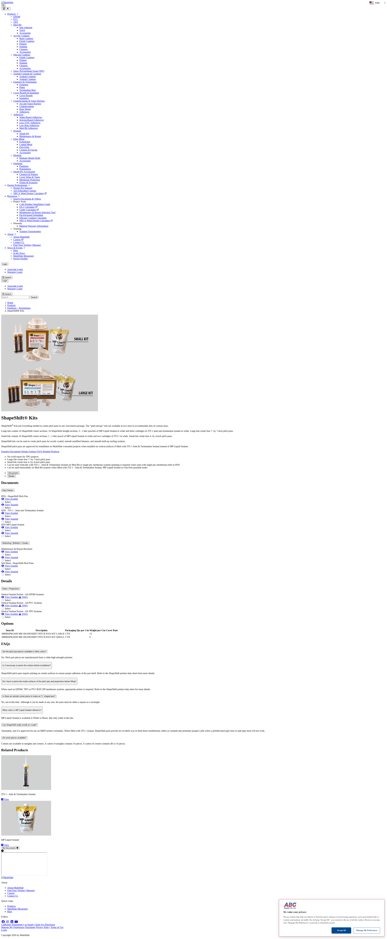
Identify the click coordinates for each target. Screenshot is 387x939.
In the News (19, 253)
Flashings (17, 163)
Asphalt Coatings (27, 79)
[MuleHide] (7, 2)
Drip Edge (24, 147)
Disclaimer (30, 927)
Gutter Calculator (27, 209)
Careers (17, 239)
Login (4, 264)
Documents (15, 451)
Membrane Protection (29, 180)
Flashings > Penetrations (19, 308)
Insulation (24, 98)
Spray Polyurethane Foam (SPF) (28, 71)
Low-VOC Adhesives (29, 122)
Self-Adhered (25, 27)
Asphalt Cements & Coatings (27, 73)
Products (11, 305)
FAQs (40, 451)
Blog (15, 250)
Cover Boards (26, 95)
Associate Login (15, 269)
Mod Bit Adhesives (28, 128)
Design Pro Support (22, 188)
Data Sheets (7, 490)
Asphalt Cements (27, 76)
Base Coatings (26, 38)
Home (10, 302)
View (6, 799)
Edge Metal (18, 139)
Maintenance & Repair (30, 136)
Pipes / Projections (10, 589)
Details (25, 451)
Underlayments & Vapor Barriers (29, 101)
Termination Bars (27, 90)
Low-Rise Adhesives (29, 125)
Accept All (341, 930)
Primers (23, 44)
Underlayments (26, 106)
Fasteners (23, 84)
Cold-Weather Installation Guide (34, 204)
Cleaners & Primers (28, 174)
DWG (24, 597)
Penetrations (25, 169)
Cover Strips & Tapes (29, 177)
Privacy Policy (43, 927)
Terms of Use (56, 927)
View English (11, 499)
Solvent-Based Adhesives (31, 120)
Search (7, 277)
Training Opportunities (30, 231)
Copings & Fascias (28, 150)
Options (33, 451)
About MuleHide (21, 237)
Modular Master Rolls (29, 158)
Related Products (51, 451)
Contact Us (18, 242)
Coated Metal (25, 144)
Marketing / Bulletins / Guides (15, 543)
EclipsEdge (24, 141)
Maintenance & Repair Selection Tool (37, 212)
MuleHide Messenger (23, 256)
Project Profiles (20, 258)
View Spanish (11, 504)
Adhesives (24, 112)
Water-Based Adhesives (30, 117)
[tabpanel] (193, 528)
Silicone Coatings (21, 54)
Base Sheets (25, 109)
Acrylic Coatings (21, 35)
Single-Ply (24, 133)
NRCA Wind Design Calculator (28, 193)
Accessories (25, 33)
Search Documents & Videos (27, 199)
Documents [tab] (13, 473)
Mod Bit (17, 25)
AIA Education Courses (24, 190)
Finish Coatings (26, 41)
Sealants (23, 46)
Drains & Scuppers (28, 182)
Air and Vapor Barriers (30, 103)
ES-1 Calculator (27, 207)
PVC (15, 19)
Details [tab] (11, 476)
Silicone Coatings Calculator (33, 218)
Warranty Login (14, 272)
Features (5, 451)
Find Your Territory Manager (27, 245)
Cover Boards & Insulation (26, 93)
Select (8, 502)
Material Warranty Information (33, 226)
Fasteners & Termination (25, 82)
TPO (15, 22)
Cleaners (23, 49)
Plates (22, 87)
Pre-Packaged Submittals (31, 215)
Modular (17, 155)
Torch (22, 30)
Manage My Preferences (12, 927)
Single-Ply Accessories (24, 171)
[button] (3, 5)
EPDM (16, 16)
